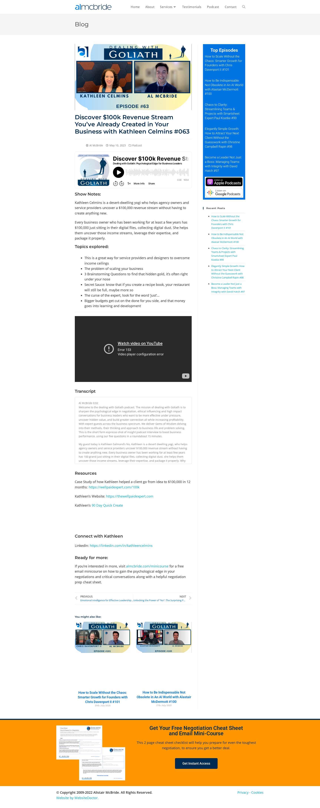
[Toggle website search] (243, 7)
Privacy (243, 792)
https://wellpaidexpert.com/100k (114, 487)
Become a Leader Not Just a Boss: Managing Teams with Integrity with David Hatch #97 (228, 287)
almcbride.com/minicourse (147, 566)
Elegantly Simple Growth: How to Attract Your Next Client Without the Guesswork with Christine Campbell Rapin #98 (222, 137)
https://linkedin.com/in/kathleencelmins (121, 545)
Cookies (257, 792)
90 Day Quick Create (107, 505)
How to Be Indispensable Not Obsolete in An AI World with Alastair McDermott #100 (164, 697)
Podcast (137, 145)
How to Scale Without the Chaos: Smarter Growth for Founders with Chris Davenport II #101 (103, 697)
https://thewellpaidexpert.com (129, 496)
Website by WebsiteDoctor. (77, 798)
